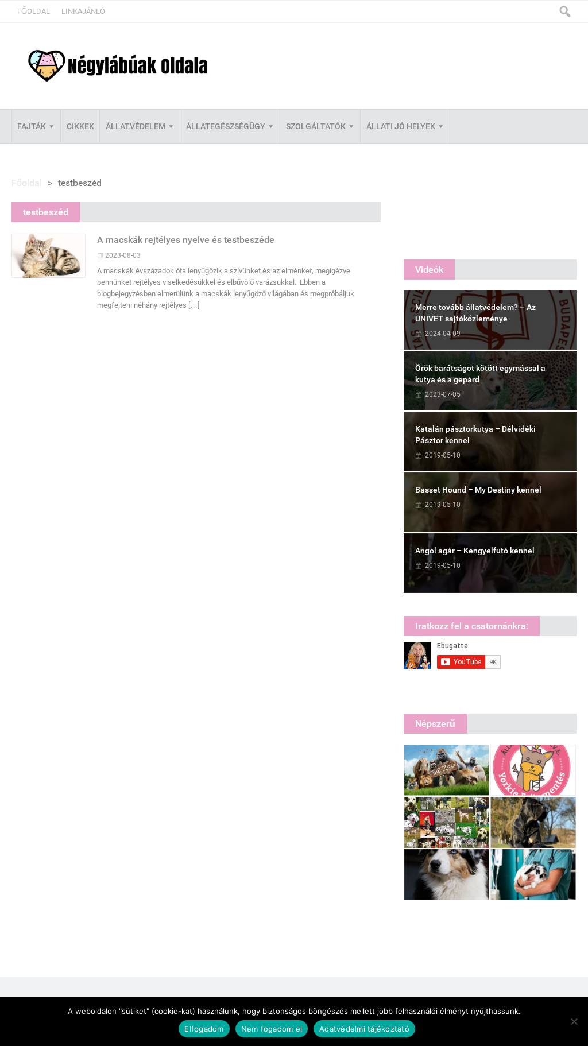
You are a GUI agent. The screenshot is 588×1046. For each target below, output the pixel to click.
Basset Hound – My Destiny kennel (478, 489)
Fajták (31, 126)
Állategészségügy (225, 126)
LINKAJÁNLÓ (83, 11)
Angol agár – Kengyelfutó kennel (475, 550)
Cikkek (80, 126)
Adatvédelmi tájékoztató (364, 1028)
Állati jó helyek (400, 126)
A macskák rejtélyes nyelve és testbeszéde (185, 239)
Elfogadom (203, 1028)
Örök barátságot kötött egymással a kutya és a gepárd (480, 373)
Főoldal (33, 11)
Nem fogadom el (272, 1028)
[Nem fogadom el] (573, 1021)
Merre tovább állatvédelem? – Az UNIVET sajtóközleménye (475, 313)
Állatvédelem (135, 126)
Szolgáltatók (316, 126)
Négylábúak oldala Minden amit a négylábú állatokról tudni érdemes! (117, 66)
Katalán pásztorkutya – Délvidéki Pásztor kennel (475, 434)
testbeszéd (45, 212)
